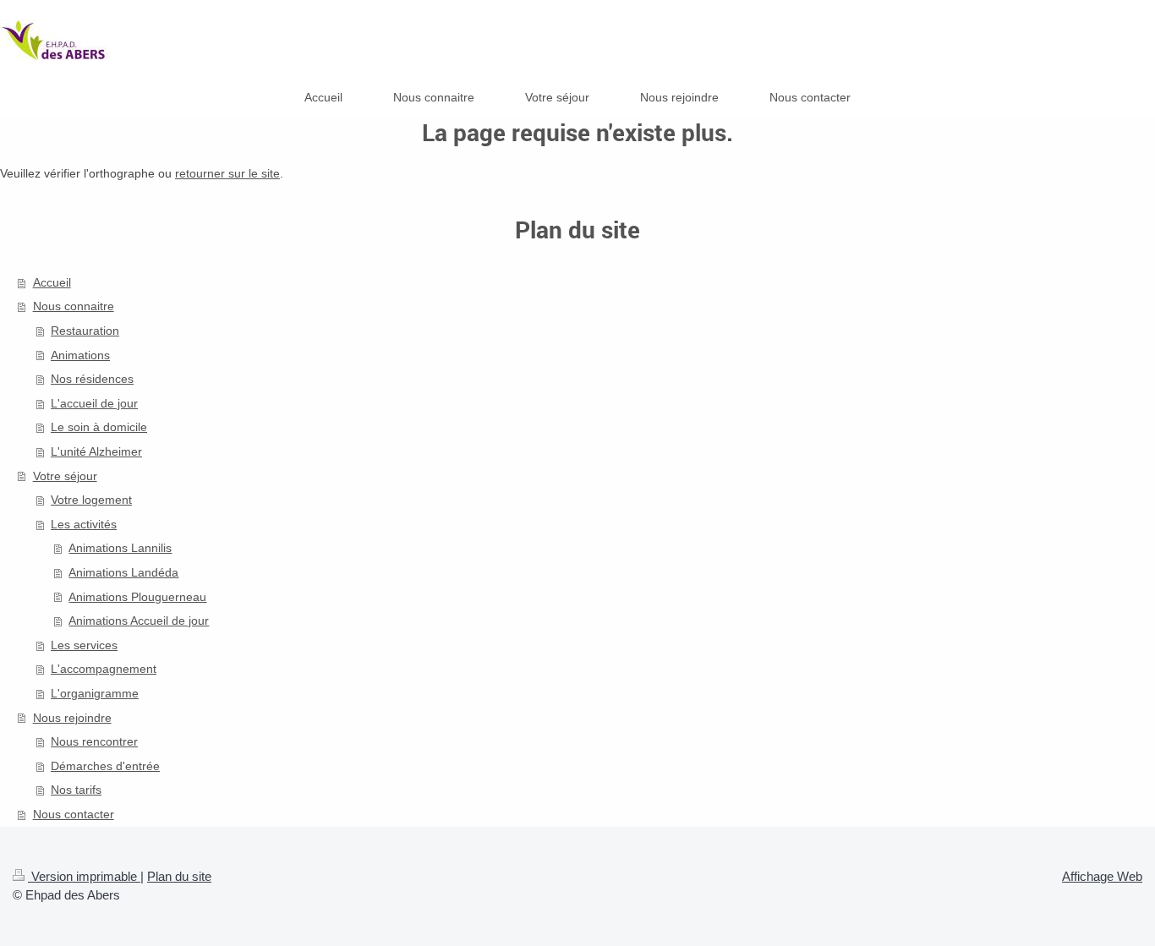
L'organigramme (95, 693)
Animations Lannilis (120, 548)
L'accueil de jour (94, 403)
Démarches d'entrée (105, 766)
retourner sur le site (227, 173)
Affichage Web (1102, 876)
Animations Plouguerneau (137, 597)
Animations (80, 355)
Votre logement (91, 499)
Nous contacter (73, 814)
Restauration (85, 330)
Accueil (52, 282)
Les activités (84, 524)
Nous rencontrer (94, 741)
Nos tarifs (76, 789)
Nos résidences (92, 379)
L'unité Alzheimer (96, 451)
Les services (84, 645)
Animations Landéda (123, 572)
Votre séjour (65, 476)
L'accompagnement (103, 668)
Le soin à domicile (99, 427)
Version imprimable (84, 876)
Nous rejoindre (72, 718)
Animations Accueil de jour (138, 620)
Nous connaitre (73, 306)
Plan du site (179, 876)
